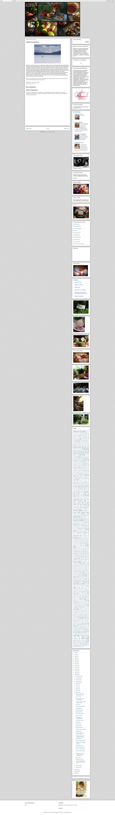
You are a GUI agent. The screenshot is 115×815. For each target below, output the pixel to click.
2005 (76, 773)
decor (87, 484)
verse (83, 638)
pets (81, 572)
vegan (74, 635)
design (87, 485)
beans (79, 444)
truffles (81, 633)
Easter (74, 491)
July (88, 543)
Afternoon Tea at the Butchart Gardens (80, 736)
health (86, 526)
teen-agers (76, 627)
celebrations (75, 460)
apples (74, 436)
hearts (78, 527)
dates (79, 484)
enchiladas (78, 493)
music (81, 559)
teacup (79, 624)
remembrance (85, 588)
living (79, 550)
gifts (82, 519)
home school (76, 534)
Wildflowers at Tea (79, 759)
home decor (81, 532)
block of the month (78, 449)
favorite (74, 506)
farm (74, 505)
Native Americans (84, 560)
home (86, 530)
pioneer (88, 574)
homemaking (76, 535)
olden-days (86, 565)
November (78, 677)
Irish (75, 542)
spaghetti (78, 608)
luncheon (87, 551)
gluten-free (85, 520)
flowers (75, 510)
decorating (75, 485)
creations (85, 481)
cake (77, 456)
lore (88, 550)
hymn (85, 538)
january (88, 542)
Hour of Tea (78, 757)
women (79, 645)
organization (86, 566)
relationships (75, 588)
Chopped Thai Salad (84, 123)
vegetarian (75, 638)
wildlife (87, 644)
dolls (86, 489)
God (74, 521)
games (81, 515)
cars (75, 458)
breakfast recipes (77, 453)
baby (84, 441)
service (80, 600)
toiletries (76, 631)
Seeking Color (79, 725)
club (87, 468)
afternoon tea (77, 432)
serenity (76, 600)
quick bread (75, 581)
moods (77, 557)
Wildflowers (78, 722)
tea (80, 618)
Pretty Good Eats (76, 232)
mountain (86, 557)
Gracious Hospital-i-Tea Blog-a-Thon (80, 702)
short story (84, 602)
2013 (76, 665)
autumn (76, 441)
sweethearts (78, 616)
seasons (33, 83)
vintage (87, 639)
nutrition (81, 564)
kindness (82, 544)
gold (76, 521)
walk (87, 640)
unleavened (75, 634)
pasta (84, 570)
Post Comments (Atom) (50, 131)
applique (85, 436)
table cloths (87, 616)
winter (74, 645)
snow (86, 604)
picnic (78, 574)
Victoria (74, 639)
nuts (86, 564)
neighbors (81, 563)
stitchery (86, 610)
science (78, 596)
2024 (76, 654)
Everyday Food (78, 282)
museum (86, 558)
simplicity (74, 604)
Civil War (86, 467)
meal (75, 554)
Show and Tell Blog (77, 228)
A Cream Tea (78, 723)
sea (76, 597)
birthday (75, 447)
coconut (78, 469)
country (83, 477)
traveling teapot (76, 632)
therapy (88, 628)
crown (88, 482)
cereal (81, 461)
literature (76, 550)
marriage (83, 553)
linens (83, 549)
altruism (83, 433)
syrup (83, 616)
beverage (85, 445)
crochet (83, 482)
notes (74, 564)
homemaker (85, 534)
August (77, 683)
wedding (87, 642)
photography (85, 573)
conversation (75, 474)
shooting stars (80, 601)
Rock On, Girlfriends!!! (80, 749)
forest (88, 510)
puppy (84, 580)
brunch (87, 453)
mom (74, 557)
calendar (82, 456)
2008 (76, 674)
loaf (82, 550)
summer (87, 614)
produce (86, 578)
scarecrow (86, 595)
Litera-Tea (78, 704)
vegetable (81, 635)
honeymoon (75, 536)
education (76, 492)
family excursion (83, 499)
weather (78, 642)
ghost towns (75, 519)
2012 (76, 667)
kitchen (87, 544)
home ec (87, 532)
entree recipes (86, 494)
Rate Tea (75, 230)
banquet (79, 442)
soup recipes (79, 607)
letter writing (82, 548)
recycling (85, 587)
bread (74, 452)
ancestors (76, 434)
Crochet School (76, 239)
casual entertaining (85, 458)
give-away (87, 519)
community (77, 473)
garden (85, 515)
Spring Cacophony (79, 727)
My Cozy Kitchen (78, 122)
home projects (85, 533)
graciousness (81, 521)
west (88, 643)
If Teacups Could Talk (80, 706)
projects (74, 579)
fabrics (82, 498)
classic (74, 468)
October (78, 679)
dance (75, 484)
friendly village (85, 511)
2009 (76, 672)
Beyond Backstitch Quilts (78, 243)
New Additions (79, 708)
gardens (82, 516)
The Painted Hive (77, 226)
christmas (75, 467)
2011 (76, 669)
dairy (88, 483)
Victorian (78, 639)
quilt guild (75, 582)
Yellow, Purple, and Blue (81, 729)
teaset (79, 626)
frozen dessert (75, 514)
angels (81, 434)
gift (79, 519)
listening (87, 549)
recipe (87, 586)
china (74, 465)
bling (85, 447)
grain (74, 522)
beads (84, 443)
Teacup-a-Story (79, 715)
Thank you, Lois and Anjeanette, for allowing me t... (80, 754)
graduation (86, 521)
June (77, 687)
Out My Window (76, 235)
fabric (78, 498)
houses (74, 538)
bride (84, 453)
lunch (83, 551)
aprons (85, 437)
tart (87, 617)
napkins (76, 560)
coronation (80, 476)
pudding (85, 579)
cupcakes (84, 483)
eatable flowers (79, 491)
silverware (86, 603)
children (85, 464)
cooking (74, 476)
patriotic (76, 571)
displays (74, 489)
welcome (84, 643)
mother (81, 557)
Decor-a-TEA (78, 696)
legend (87, 546)
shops (80, 602)
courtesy (87, 477)
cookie (76, 475)
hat (79, 526)
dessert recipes (83, 486)
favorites (78, 506)
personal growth (76, 572)
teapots (74, 626)
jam (81, 542)
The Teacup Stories (80, 713)
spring (74, 609)
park (78, 570)
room (75, 592)
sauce (80, 595)
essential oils (81, 495)
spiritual (82, 608)
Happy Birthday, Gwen (80, 747)
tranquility (81, 631)
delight (79, 485)
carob (88, 457)
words (88, 645)
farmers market (79, 505)
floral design (82, 507)
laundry (81, 545)
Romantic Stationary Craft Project (80, 733)
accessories (75, 430)
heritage (85, 528)
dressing (86, 490)
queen (87, 580)
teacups (85, 624)
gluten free (77, 520)
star (75, 610)
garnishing (75, 518)
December (78, 676)
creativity (75, 482)
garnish (86, 516)
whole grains (76, 644)
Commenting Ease (79, 710)
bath (75, 443)
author (78, 440)
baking (76, 442)
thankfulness (75, 628)
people (87, 571)
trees (76, 633)
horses (86, 536)
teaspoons (83, 626)
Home (47, 128)
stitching (74, 611)
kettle (75, 544)
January (78, 767)
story (74, 612)
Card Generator (76, 241)
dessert (76, 486)
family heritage (81, 502)
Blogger (70, 812)
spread (86, 608)
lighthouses (75, 549)
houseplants (86, 537)
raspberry (74, 586)
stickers (82, 610)
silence (77, 603)
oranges (74, 566)
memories (78, 556)
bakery (88, 441)
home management (77, 533)
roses (81, 592)
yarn (82, 646)
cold (87, 469)
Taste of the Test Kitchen (80, 289)
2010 (76, 670)
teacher (74, 624)
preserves (76, 578)
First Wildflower (79, 738)
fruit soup (86, 514)
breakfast (86, 452)
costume (74, 477)
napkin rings (86, 559)
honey (87, 535)
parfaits (74, 570)
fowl (75, 511)
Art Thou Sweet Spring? (81, 740)
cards (85, 457)
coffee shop (83, 469)
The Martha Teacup (80, 720)
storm (87, 611)
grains (85, 522)
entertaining (75, 494)
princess (81, 578)
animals (85, 434)
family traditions (83, 504)
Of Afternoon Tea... (79, 114)
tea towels (84, 623)
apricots (80, 437)
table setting (76, 617)
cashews (78, 458)
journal (82, 543)
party (81, 570)
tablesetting (82, 617)
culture (80, 483)
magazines (84, 552)
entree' (76, 495)
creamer (74, 481)
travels (82, 632)
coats (74, 469)
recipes (78, 587)
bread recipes (79, 452)
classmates (79, 468)
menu (84, 556)
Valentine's (80, 634)
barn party (87, 442)
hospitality (75, 537)
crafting (85, 478)
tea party (85, 619)
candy (78, 457)
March (77, 692)
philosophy (75, 573)
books (81, 451)
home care (75, 532)
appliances (80, 436)
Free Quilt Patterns (77, 237)
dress (78, 490)
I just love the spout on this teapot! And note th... (80, 762)
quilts (74, 583)
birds (85, 446)
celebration (85, 459)
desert (83, 485)
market (78, 553)
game (78, 515)
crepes (80, 482)
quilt (87, 581)
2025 (76, 652)
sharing (74, 601)
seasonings (75, 599)
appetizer (86, 435)
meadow (87, 553)
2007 (76, 769)
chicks (76, 464)
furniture (74, 515)
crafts (74, 480)
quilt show (80, 582)
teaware (87, 626)
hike (74, 529)
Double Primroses (79, 745)
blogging (84, 449)
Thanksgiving (82, 628)
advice (81, 430)
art (78, 438)
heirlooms (74, 528)
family (74, 499)
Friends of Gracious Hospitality (79, 143)
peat (83, 571)
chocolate (82, 465)
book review (75, 451)
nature (30, 83)
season (80, 597)
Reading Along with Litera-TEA (80, 699)
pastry (88, 570)
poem (88, 575)
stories (83, 611)
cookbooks (86, 474)
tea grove (76, 619)
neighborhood (75, 563)
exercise (74, 498)
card (82, 457)
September (78, 681)
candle (87, 456)
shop (86, 601)
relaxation (80, 588)
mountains (75, 558)
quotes (86, 583)
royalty (86, 592)
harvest (76, 526)
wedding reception (78, 643)
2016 (76, 660)
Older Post (66, 128)
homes (83, 535)
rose (78, 592)
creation (80, 481)
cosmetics (85, 476)
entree (80, 494)
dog (78, 489)
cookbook (81, 474)
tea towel (78, 623)
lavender (87, 545)
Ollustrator (61, 812)
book (86, 450)
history (77, 529)
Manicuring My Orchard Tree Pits (81, 293)
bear (82, 444)
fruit (81, 514)
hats (82, 526)
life (87, 548)
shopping (75, 602)
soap (79, 605)
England (85, 493)
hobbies (82, 529)
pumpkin (75, 580)
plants (83, 575)
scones (82, 596)
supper (80, 615)
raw (79, 586)
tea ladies (80, 619)
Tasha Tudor (75, 618)
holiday (87, 529)
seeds (88, 599)
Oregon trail (80, 566)
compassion (85, 473)
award (81, 441)
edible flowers (86, 491)
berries (80, 445)
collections (85, 470)
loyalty (80, 551)
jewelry (78, 543)
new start (86, 563)
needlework (84, 562)
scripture (87, 596)
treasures (87, 632)
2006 (76, 771)
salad (74, 593)
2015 (76, 661)
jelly (75, 543)
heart (74, 527)
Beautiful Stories (79, 711)
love (75, 551)
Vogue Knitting (76, 224)
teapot (74, 625)
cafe (74, 456)
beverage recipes (77, 446)
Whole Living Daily (79, 296)
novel (77, 564)
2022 (76, 656)
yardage (78, 646)
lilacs (79, 549)
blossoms (75, 450)
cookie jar (80, 475)
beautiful (86, 444)
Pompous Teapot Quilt (80, 750)
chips (78, 465)
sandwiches (75, 595)
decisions (82, 484)
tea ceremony (86, 618)
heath (82, 527)
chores (79, 466)
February (87, 506)
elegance (81, 492)
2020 (76, 658)
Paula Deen (77, 287)
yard (75, 646)
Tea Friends (82, 115)
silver (81, 603)
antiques (80, 435)
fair (84, 498)
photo (80, 573)
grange (82, 523)
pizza (79, 575)
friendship (83, 513)
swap (84, 615)
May (77, 688)
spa (74, 608)
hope (81, 536)
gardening (75, 516)
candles (74, 457)
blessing (80, 447)
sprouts (80, 609)
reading (83, 586)
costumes (79, 477)
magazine (79, 552)
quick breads (81, 581)
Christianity (85, 466)
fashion (85, 505)
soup (74, 607)
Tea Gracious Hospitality (80, 134)
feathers (83, 506)
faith (87, 498)
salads (80, 594)
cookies (85, 475)
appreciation (75, 437)
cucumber (76, 483)
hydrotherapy (80, 538)
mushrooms (75, 559)
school (74, 596)
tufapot (86, 633)
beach (79, 443)
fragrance (79, 511)
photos (74, 574)
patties (80, 571)
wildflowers (82, 644)
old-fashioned (80, 565)
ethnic (85, 495)
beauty (74, 445)
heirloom (86, 527)
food (83, 510)
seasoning (85, 597)
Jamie (84, 542)
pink (84, 574)
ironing (78, 542)
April (77, 690)
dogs (82, 489)
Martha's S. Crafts (79, 284)
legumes (76, 548)
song (87, 605)
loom (85, 550)
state (78, 610)
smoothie (81, 604)
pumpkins (79, 580)
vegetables (83, 636)
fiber (75, 507)
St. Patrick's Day (86, 609)
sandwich (85, 594)
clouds (84, 468)
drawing (74, 490)
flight (78, 507)
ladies (77, 545)
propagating (80, 579)
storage (78, 611)
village (83, 639)
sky (78, 604)
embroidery (86, 492)
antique (74, 435)
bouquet (86, 451)
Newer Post (29, 128)
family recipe (81, 503)
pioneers (75, 575)
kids (78, 544)
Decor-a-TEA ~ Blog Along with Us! (80, 694)
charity (83, 463)
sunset (76, 615)
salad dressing (81, 593)
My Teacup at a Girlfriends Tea (79, 718)
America (87, 433)
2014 (76, 663)
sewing (85, 600)
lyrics (75, 552)
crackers (76, 478)
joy (85, 543)
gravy (86, 523)
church (81, 467)
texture (86, 627)
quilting (85, 582)
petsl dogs (86, 572)
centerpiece (84, 460)
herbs (79, 528)
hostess (81, 537)
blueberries (81, 450)
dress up (82, 490)
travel (86, 631)
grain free (79, 522)
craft (81, 478)
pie (81, 574)
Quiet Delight (78, 731)
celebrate (79, 459)
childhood (80, 464)
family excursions (78, 501)
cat (75, 459)
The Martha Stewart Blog (80, 292)
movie (82, 558)
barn (83, 442)
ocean (74, 565)
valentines (86, 634)
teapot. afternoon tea (83, 625)
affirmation (85, 430)
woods (84, 645)
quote (80, 583)
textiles (81, 627)
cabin (80, 455)
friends (75, 513)
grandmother (75, 523)
